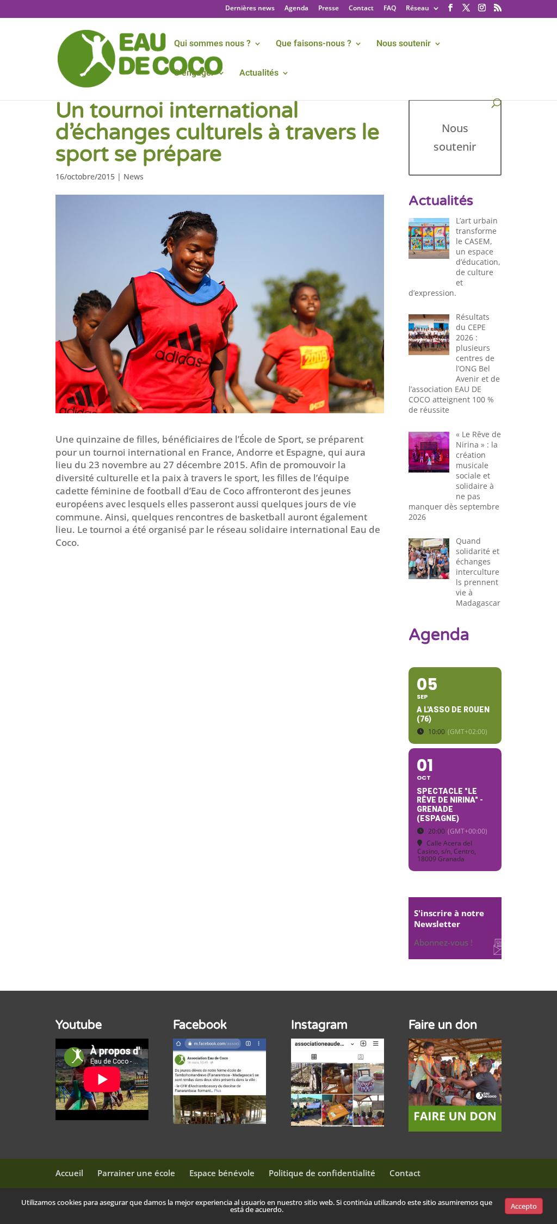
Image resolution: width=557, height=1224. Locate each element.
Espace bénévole (222, 1172)
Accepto (524, 1206)
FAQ (389, 9)
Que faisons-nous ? (313, 45)
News (133, 176)
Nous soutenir (403, 45)
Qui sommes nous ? (212, 45)
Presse (328, 9)
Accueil (69, 1172)
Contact (361, 9)
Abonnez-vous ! (443, 942)
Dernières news (250, 9)
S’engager (194, 74)
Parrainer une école (136, 1172)
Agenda (296, 9)
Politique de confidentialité (322, 1172)
